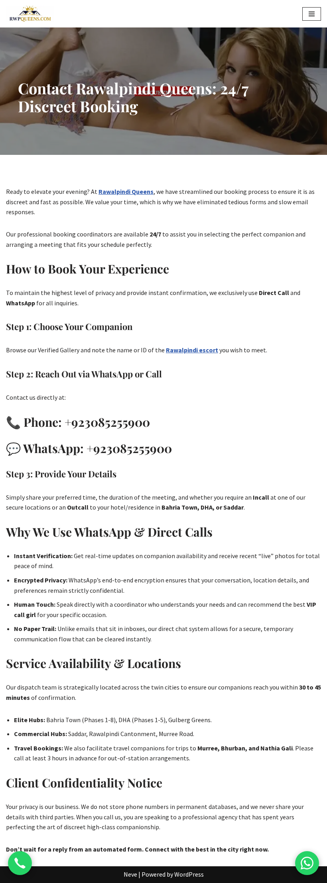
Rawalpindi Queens (126, 191)
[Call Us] (20, 863)
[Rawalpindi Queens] (30, 14)
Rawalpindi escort (192, 350)
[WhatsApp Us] (307, 863)
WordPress (189, 874)
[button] (311, 14)
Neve (130, 874)
